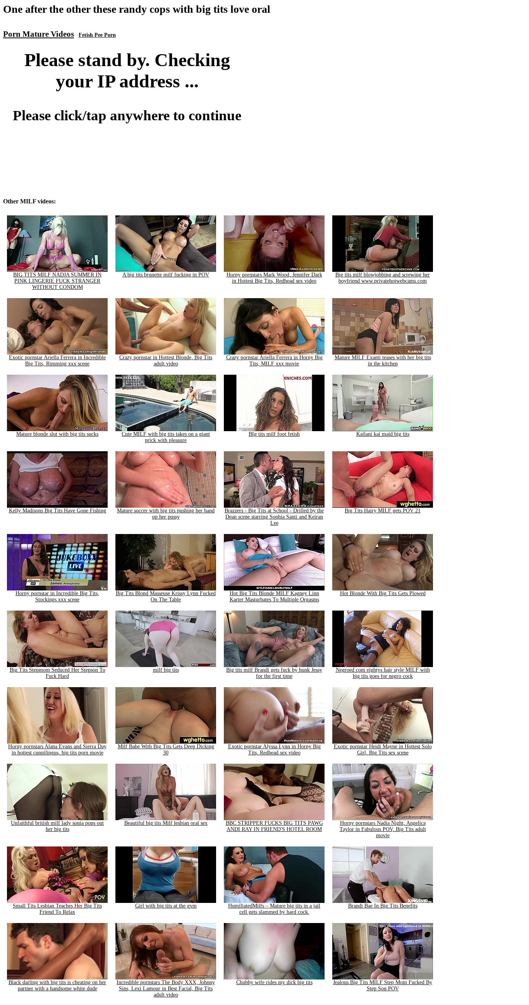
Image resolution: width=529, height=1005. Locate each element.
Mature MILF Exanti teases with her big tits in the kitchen (383, 361)
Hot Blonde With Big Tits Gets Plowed (383, 593)
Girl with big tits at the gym (166, 906)
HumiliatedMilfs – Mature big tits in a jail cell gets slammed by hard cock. (274, 909)
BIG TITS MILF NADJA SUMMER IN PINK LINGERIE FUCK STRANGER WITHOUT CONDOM (57, 281)
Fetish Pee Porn (97, 35)
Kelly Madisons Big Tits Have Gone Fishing (57, 511)
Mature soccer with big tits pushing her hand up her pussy (166, 514)
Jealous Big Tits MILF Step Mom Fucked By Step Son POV (382, 985)
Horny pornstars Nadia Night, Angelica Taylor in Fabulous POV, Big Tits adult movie (383, 829)
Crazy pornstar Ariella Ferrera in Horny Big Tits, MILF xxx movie (274, 361)
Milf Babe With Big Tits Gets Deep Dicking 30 (166, 750)
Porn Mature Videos (38, 34)
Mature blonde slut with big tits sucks (57, 434)
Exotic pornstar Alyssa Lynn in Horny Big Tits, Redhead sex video (274, 750)
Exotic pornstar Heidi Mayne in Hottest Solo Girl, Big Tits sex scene (383, 750)
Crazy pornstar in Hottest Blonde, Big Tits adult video (165, 361)
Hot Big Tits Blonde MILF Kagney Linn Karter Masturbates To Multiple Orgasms (274, 596)
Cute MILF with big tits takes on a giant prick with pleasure (166, 437)
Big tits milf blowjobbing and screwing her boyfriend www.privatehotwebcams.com (382, 278)
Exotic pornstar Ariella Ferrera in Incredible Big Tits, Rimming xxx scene (57, 361)
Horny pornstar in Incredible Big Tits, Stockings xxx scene (57, 596)
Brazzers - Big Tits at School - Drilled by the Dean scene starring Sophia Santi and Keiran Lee (274, 517)
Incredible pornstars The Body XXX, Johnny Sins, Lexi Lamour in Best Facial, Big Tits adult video (166, 988)
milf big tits (166, 670)
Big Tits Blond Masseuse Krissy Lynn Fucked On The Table (166, 596)
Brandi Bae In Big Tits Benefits (382, 906)
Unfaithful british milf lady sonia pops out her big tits (57, 826)
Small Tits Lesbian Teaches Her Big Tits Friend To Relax (57, 909)
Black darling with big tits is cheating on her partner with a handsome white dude (57, 985)
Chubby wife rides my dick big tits (274, 982)
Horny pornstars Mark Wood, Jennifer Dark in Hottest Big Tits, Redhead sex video (274, 278)
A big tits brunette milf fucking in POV (165, 275)
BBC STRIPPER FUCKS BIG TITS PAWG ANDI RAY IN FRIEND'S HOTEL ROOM (274, 826)
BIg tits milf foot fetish (274, 434)
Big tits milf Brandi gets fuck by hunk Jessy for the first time (274, 673)
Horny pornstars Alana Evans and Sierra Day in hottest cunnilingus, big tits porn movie (57, 750)
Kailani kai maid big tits (382, 434)
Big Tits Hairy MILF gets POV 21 (383, 511)
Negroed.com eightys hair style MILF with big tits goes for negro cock (383, 673)
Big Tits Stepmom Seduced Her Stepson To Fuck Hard (57, 673)
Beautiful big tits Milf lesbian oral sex (166, 823)
